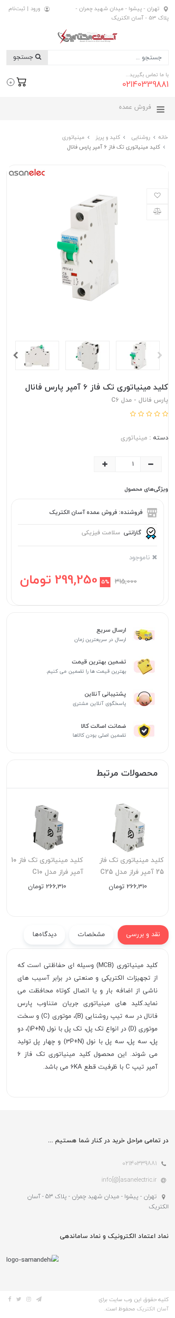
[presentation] (159, 355)
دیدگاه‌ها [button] (44, 934)
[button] (16, 81)
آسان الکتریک (153, 1309)
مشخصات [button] (91, 934)
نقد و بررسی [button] (143, 934)
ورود (35, 9)
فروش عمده (135, 107)
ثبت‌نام (16, 9)
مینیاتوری (134, 438)
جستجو (24, 57)
